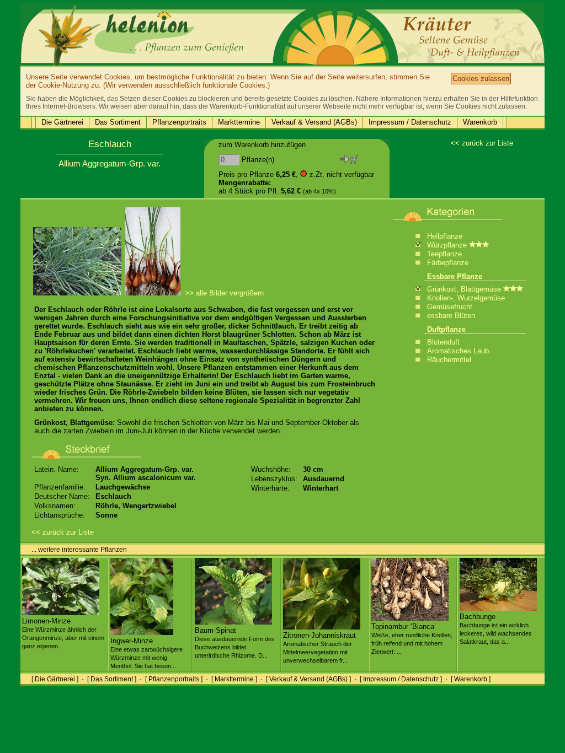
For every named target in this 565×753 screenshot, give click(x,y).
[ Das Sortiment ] (111, 679)
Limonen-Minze (63, 633)
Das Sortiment (118, 122)
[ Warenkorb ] (471, 679)
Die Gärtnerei (62, 122)
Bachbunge (496, 628)
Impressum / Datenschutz (410, 122)
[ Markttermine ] (234, 679)
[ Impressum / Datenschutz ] (401, 679)
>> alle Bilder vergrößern (224, 293)
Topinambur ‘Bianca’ (411, 638)
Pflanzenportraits (179, 122)
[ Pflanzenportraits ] (173, 679)
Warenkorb (480, 122)
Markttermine (239, 122)
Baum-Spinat (235, 642)
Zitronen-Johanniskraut (319, 647)
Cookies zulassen (480, 78)
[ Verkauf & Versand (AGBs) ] (308, 679)
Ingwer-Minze (146, 653)
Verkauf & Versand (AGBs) (314, 122)
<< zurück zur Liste (482, 143)
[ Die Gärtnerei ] (54, 679)
